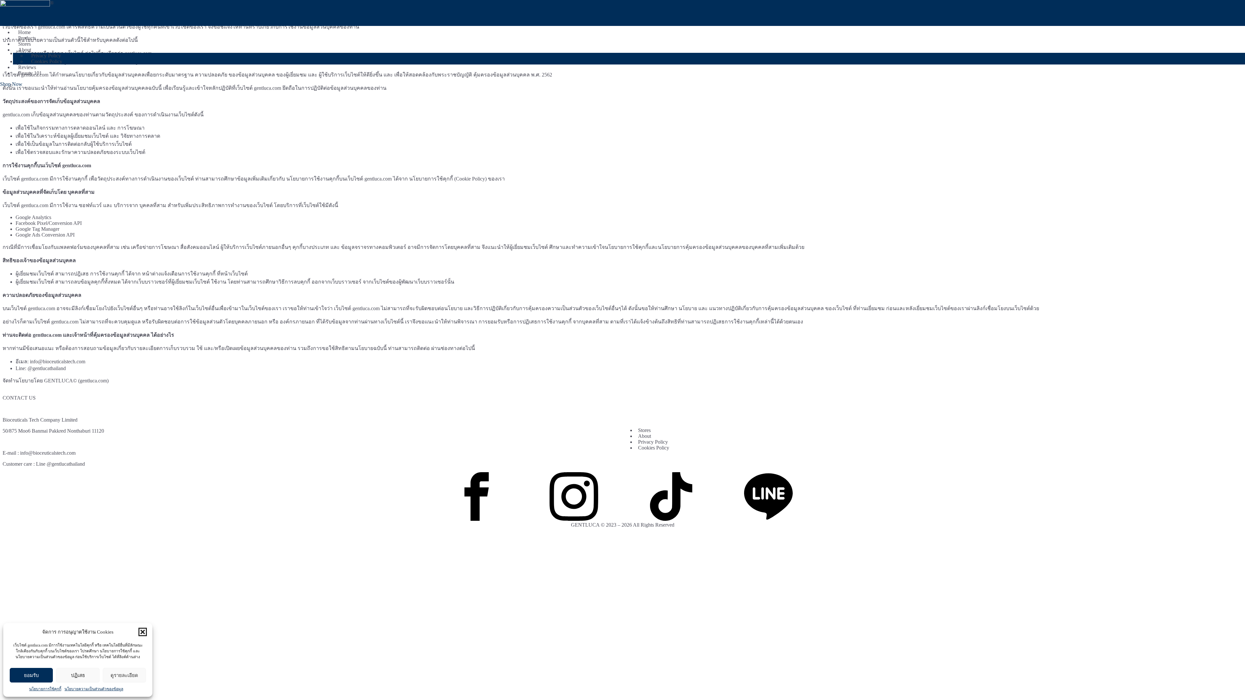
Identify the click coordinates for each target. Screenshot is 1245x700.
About (24, 49)
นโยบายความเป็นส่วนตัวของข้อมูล (94, 689)
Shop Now (11, 84)
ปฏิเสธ (78, 675)
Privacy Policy (653, 442)
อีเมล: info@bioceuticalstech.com (50, 361)
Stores (644, 430)
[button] (142, 632)
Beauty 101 (30, 73)
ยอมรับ (31, 675)
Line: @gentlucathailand (41, 368)
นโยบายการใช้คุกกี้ (45, 689)
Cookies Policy (46, 61)
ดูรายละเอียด (124, 675)
